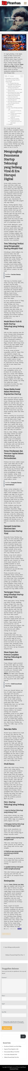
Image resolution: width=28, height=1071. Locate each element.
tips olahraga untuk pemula (12, 947)
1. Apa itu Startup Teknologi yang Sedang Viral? (15, 111)
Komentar (4, 977)
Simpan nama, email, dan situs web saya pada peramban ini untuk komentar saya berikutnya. (13, 1022)
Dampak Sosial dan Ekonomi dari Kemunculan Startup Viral (14, 96)
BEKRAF (6, 673)
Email (3, 1004)
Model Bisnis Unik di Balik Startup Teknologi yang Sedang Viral (14, 87)
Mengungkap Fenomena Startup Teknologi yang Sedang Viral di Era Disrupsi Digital (13, 80)
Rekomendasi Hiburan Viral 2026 (11, 1052)
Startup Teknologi (6, 933)
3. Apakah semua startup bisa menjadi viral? (15, 116)
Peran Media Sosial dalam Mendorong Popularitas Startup (15, 90)
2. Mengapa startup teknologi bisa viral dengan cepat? (15, 114)
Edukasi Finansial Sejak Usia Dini (14, 955)
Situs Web (4, 1012)
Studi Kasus (10, 106)
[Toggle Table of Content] (21, 76)
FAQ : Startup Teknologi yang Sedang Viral (15, 108)
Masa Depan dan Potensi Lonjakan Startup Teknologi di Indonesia (14, 102)
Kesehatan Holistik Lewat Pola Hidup (12, 1046)
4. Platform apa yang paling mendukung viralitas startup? (15, 119)
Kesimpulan (10, 124)
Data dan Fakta (11, 104)
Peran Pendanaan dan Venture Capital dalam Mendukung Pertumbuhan (15, 93)
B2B (14, 357)
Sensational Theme (14, 1069)
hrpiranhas (7, 928)
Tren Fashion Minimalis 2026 (10, 1054)
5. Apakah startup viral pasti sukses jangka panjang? (16, 122)
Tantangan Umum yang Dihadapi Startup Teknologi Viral (14, 99)
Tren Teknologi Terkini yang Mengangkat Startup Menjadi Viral (14, 84)
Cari (23, 1036)
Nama (3, 995)
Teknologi (19, 928)
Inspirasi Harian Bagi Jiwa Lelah (11, 1049)
